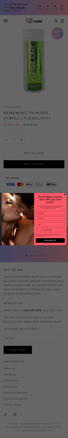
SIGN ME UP (50, 240)
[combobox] (39, 230)
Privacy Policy (54, 235)
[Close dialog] (65, 194)
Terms (59, 235)
